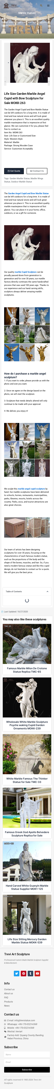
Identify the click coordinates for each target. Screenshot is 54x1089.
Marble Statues (27, 12)
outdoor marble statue (21, 181)
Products (15, 19)
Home (6, 19)
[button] (47, 592)
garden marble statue (20, 178)
